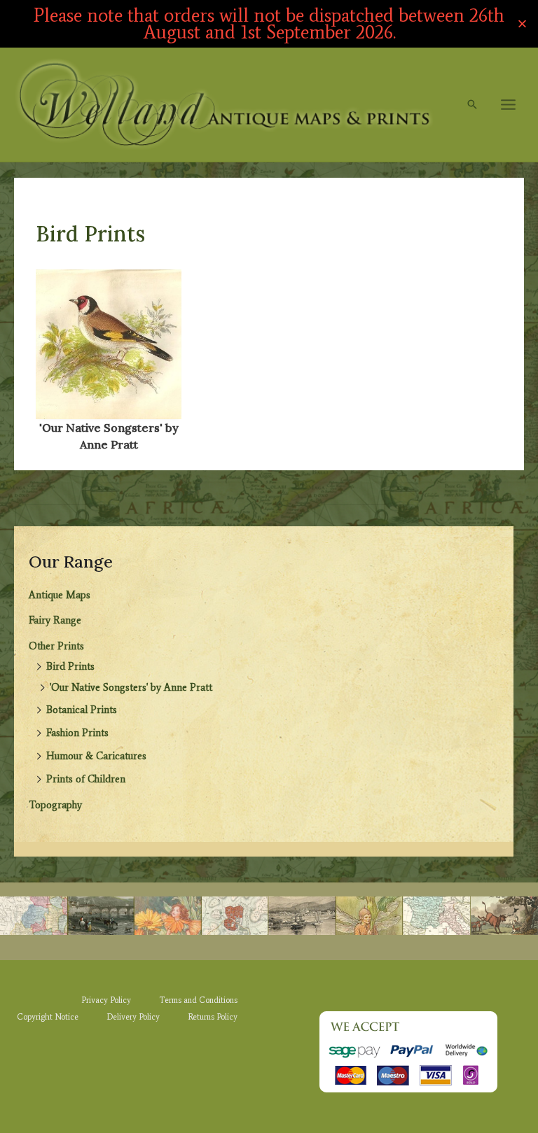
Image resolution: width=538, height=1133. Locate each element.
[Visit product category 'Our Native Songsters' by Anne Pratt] (108, 344)
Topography (55, 804)
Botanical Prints (81, 709)
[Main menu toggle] (508, 104)
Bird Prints (70, 666)
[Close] (522, 24)
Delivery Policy (133, 1017)
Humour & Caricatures (96, 756)
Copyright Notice (47, 1017)
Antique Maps (59, 595)
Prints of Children (85, 779)
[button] (472, 104)
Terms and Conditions (198, 1000)
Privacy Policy (106, 1000)
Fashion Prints (77, 732)
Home (48, 201)
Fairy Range (55, 620)
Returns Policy (212, 1017)
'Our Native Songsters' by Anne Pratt (131, 687)
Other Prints (56, 646)
